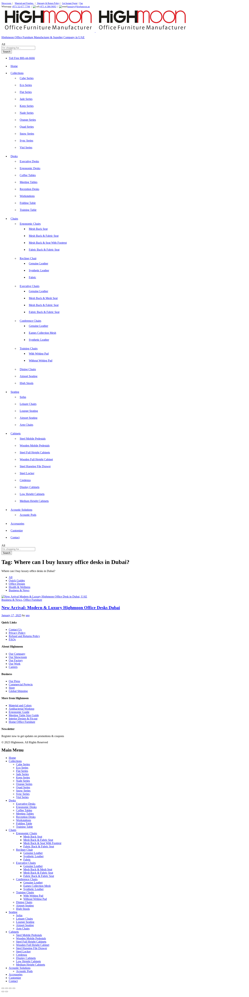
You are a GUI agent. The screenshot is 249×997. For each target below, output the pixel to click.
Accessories (17, 523)
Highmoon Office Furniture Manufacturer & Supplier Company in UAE (43, 37)
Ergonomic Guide (19, 712)
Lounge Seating (29, 410)
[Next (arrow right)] (6, 991)
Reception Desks (29, 189)
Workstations (27, 196)
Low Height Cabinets (32, 494)
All (10, 577)
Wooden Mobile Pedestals (35, 445)
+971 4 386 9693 (47, 6)
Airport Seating (28, 376)
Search (6, 51)
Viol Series (26, 147)
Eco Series (26, 85)
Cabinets (14, 931)
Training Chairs (25, 892)
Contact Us (15, 629)
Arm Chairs (26, 424)
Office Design (17, 583)
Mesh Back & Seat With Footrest (48, 242)
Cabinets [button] (16, 433)
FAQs (12, 639)
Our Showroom (18, 657)
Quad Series (27, 126)
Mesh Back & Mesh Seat (43, 298)
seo (28, 615)
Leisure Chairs (28, 403)
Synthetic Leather (39, 270)
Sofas (23, 397)
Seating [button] (15, 391)
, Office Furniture (32, 599)
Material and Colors (20, 705)
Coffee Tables (28, 175)
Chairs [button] (14, 218)
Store (12, 687)
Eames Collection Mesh (42, 332)
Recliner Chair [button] (28, 258)
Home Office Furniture (22, 721)
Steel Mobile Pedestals (33, 438)
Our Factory (16, 660)
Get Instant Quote (69, 3)
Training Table (28, 209)
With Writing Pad (39, 353)
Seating (13, 912)
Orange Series (28, 119)
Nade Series (27, 112)
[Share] (10, 988)
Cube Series (27, 78)
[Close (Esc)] (13, 988)
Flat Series (26, 92)
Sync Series (26, 140)
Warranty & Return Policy (47, 3)
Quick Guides (17, 580)
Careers (13, 666)
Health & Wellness (19, 587)
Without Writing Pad (40, 360)
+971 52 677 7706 (21, 6)
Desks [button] (14, 156)
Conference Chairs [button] (30, 320)
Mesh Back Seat (38, 228)
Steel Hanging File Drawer (35, 466)
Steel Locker (27, 473)
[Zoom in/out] (2, 988)
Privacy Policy (17, 632)
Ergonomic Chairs (26, 833)
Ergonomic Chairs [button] (30, 223)
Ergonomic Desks (30, 168)
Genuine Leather (38, 263)
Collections (15, 761)
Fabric (32, 277)
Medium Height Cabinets (34, 501)
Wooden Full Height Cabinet (36, 459)
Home (14, 66)
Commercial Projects (21, 684)
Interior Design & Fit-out (23, 718)
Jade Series (26, 99)
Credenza (25, 480)
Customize (17, 530)
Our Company (17, 653)
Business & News (19, 590)
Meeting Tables (28, 182)
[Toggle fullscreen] (6, 988)
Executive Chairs (26, 862)
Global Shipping (18, 691)
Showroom (6, 3)
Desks (12, 800)
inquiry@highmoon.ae (78, 6)
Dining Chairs (28, 369)
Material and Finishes (24, 3)
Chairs (12, 830)
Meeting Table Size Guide (24, 715)
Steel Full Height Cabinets (35, 452)
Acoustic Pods (28, 514)
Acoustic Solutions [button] (21, 509)
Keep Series (27, 105)
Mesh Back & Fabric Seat (44, 235)
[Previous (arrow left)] (2, 991)
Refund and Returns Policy (24, 636)
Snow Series (27, 133)
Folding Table (28, 202)
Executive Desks (29, 161)
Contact (15, 537)
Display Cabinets (29, 487)
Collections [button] (17, 73)
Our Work (14, 663)
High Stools (26, 383)
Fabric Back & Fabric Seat (44, 249)
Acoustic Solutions (19, 967)
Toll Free (14, 58)
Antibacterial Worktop (21, 708)
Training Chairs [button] (29, 348)
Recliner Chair (24, 849)
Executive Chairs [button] (29, 286)
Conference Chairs (27, 879)
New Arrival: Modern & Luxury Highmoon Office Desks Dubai (60, 607)
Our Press (14, 681)
